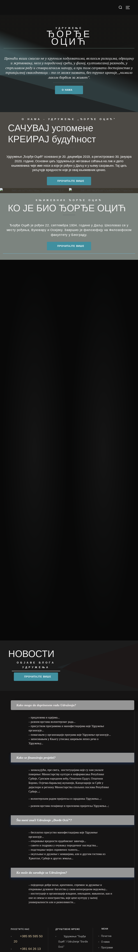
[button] (72, 705)
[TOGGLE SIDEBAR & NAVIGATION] (129, 7)
